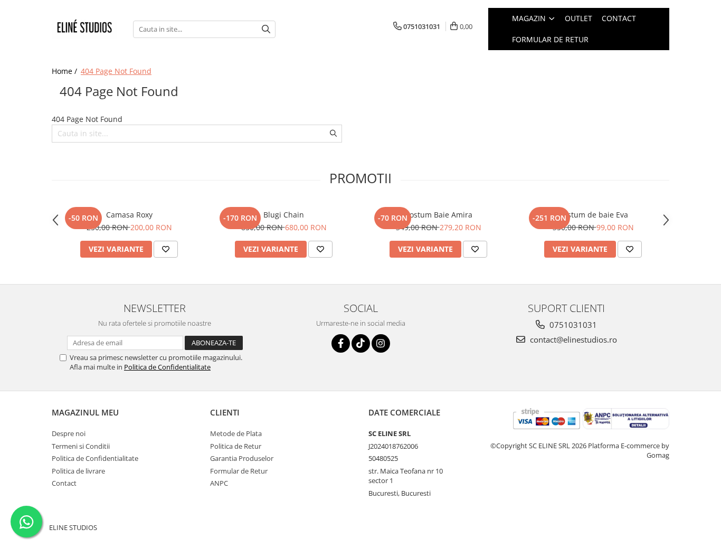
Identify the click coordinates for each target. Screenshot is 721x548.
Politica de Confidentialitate (167, 367)
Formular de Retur (550, 39)
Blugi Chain (283, 215)
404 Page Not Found (116, 71)
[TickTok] (361, 343)
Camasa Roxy (129, 215)
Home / (65, 71)
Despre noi (69, 433)
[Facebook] (340, 343)
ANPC (219, 483)
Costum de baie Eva (593, 215)
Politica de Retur (235, 446)
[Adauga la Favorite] (166, 249)
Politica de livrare (78, 471)
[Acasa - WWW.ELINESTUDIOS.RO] (84, 29)
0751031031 (572, 324)
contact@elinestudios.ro (572, 339)
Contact (619, 18)
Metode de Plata (236, 433)
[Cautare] (266, 29)
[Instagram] (381, 343)
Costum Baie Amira (438, 215)
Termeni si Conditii (81, 446)
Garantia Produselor (241, 458)
